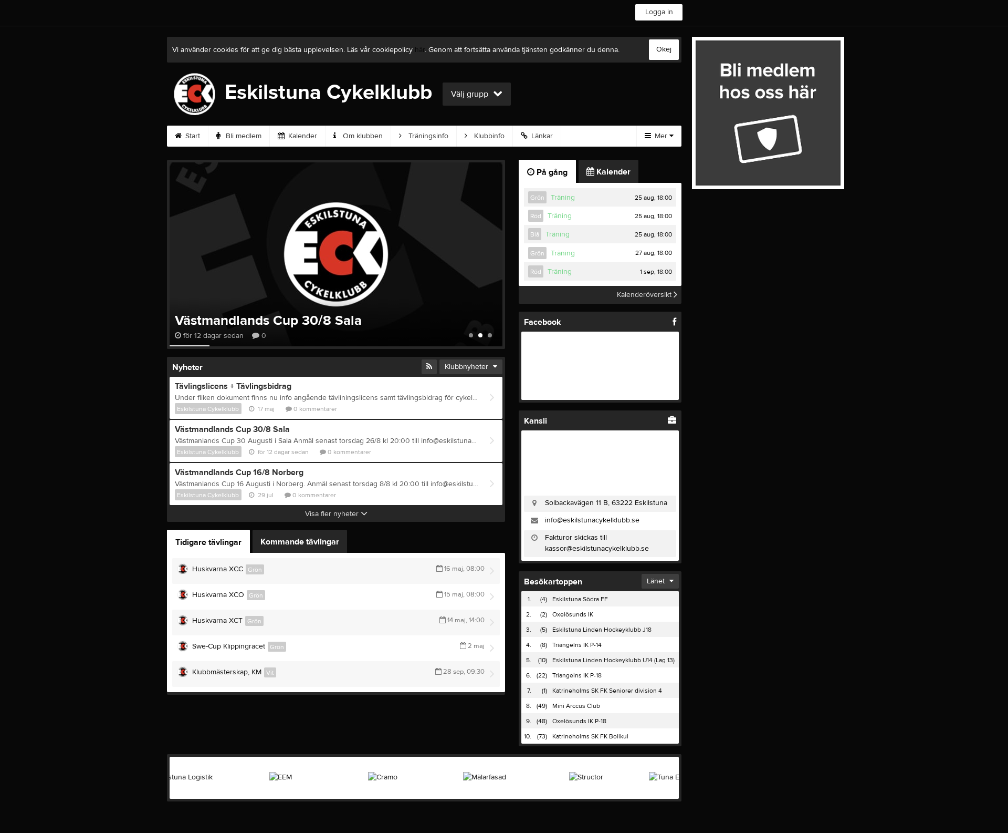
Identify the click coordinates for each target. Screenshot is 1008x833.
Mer (661, 136)
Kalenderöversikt (645, 295)
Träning (563, 197)
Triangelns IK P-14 (577, 645)
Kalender (301, 136)
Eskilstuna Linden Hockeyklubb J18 (602, 629)
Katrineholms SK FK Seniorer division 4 (607, 690)
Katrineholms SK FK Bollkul (590, 736)
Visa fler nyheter (333, 514)
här (420, 50)
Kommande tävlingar (299, 542)
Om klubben (362, 136)
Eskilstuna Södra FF (580, 599)
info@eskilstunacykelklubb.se (592, 520)
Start (191, 136)
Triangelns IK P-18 (577, 675)
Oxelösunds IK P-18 (579, 721)
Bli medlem (242, 136)
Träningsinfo (427, 136)
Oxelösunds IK (572, 614)
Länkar (541, 136)
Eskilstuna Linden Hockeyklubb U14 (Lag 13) (613, 660)
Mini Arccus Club (576, 706)
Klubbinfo (488, 136)
